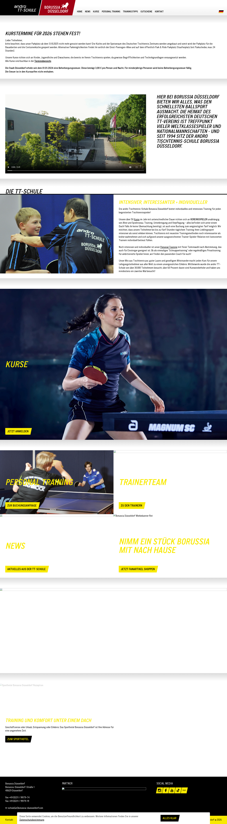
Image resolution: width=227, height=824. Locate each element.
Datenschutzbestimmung (31, 819)
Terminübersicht (42, 61)
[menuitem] (80, 11)
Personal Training (168, 247)
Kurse (137, 219)
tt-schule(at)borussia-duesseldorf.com (24, 807)
